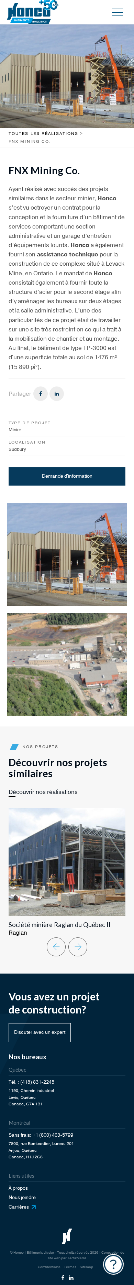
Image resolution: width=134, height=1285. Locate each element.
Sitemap (86, 1267)
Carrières (19, 1207)
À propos (18, 1188)
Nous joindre (22, 1197)
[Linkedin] (56, 393)
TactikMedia (77, 1258)
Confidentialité (49, 1267)
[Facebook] (40, 393)
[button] (117, 12)
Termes (70, 1267)
